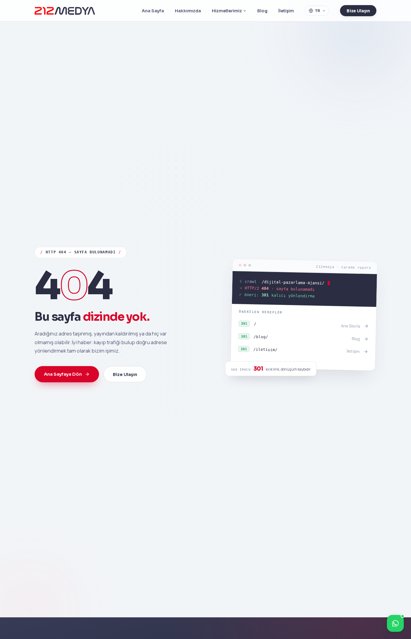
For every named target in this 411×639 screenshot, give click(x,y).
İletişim (286, 11)
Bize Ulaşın (358, 11)
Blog (262, 11)
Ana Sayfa (153, 11)
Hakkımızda (188, 11)
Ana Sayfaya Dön (63, 374)
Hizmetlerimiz (227, 11)
